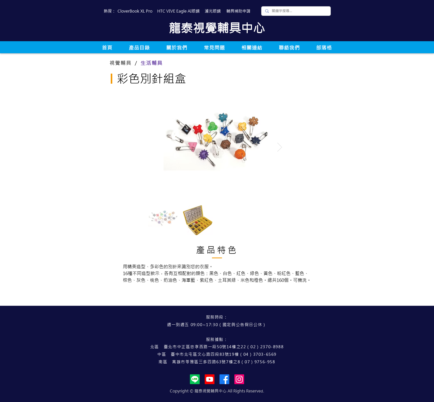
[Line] (195, 379)
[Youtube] (209, 379)
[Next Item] (280, 147)
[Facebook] (224, 379)
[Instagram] (239, 379)
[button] (139, 47)
